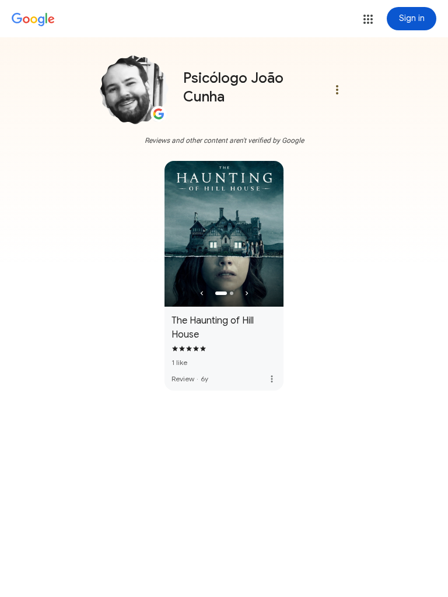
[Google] (33, 20)
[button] (368, 19)
